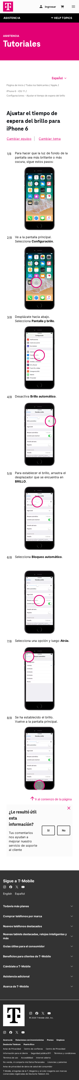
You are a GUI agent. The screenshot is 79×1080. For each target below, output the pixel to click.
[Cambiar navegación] (64, 17)
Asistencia (11, 35)
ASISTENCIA (11, 17)
